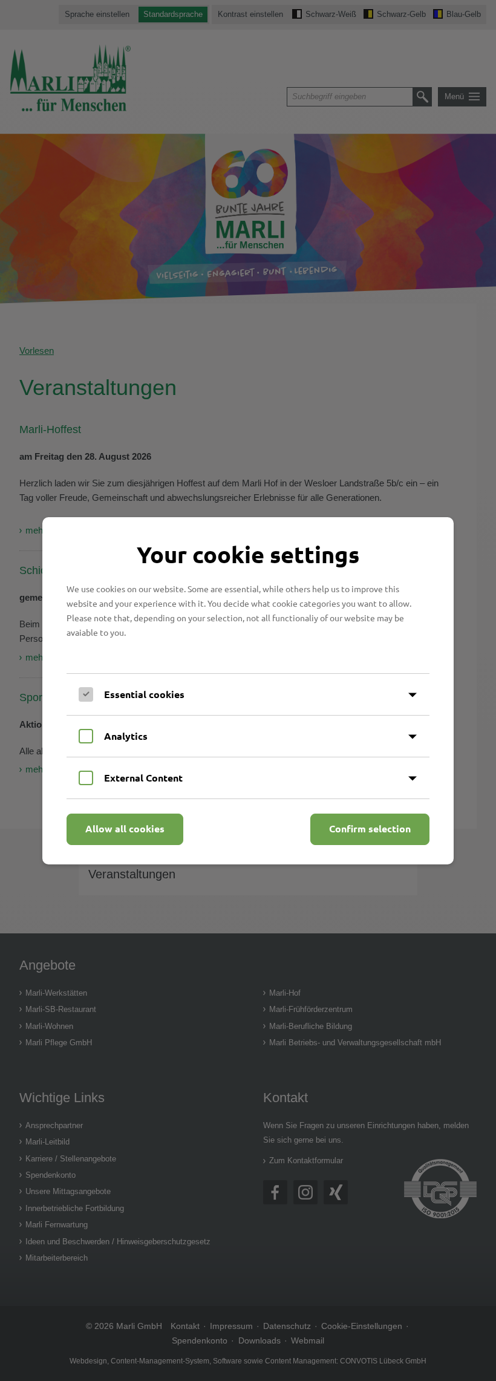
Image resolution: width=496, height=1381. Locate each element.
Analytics (126, 736)
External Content (143, 777)
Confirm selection (370, 828)
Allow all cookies (125, 828)
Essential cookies (144, 694)
